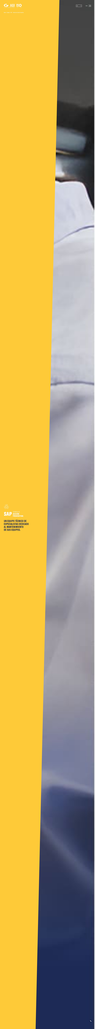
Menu (87, 5)
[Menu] (90, 6)
